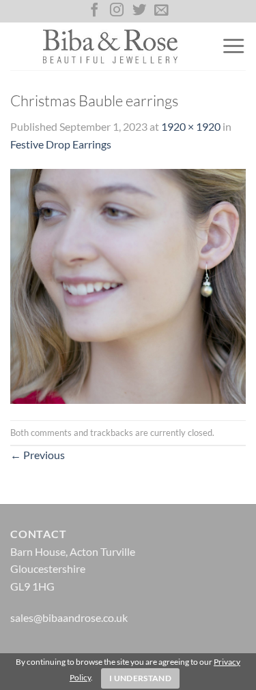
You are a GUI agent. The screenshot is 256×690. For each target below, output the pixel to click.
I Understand (140, 678)
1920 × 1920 (191, 126)
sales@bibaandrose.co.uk (69, 617)
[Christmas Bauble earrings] (128, 285)
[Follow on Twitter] (139, 10)
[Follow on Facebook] (94, 10)
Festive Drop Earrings (60, 144)
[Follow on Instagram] (117, 10)
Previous (37, 454)
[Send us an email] (161, 10)
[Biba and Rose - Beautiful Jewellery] (110, 46)
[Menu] (233, 46)
